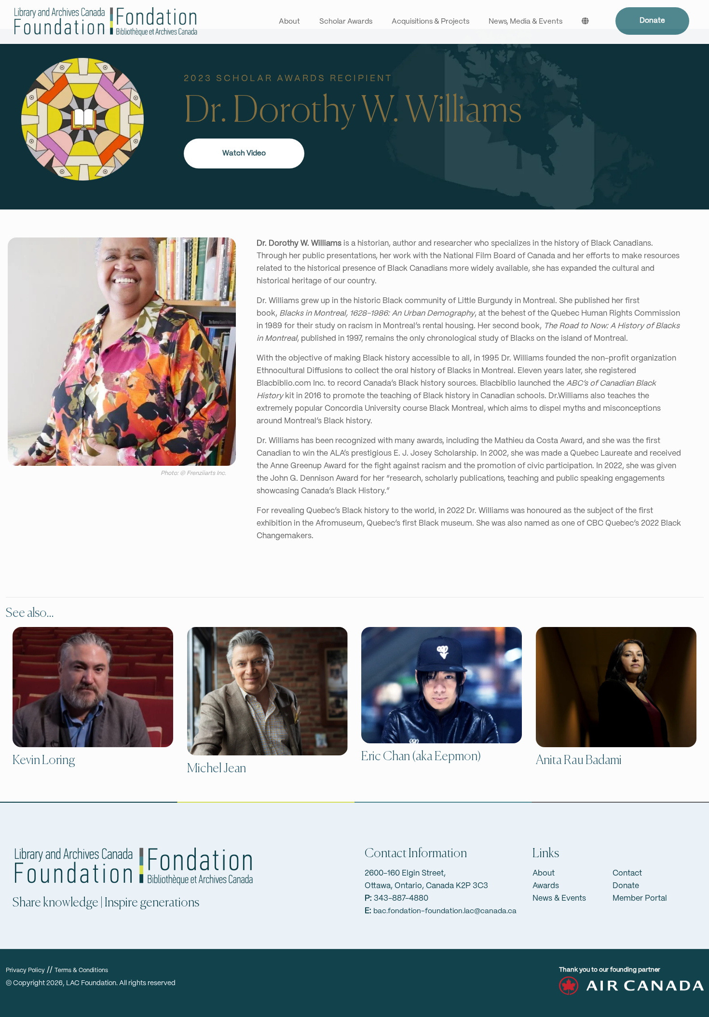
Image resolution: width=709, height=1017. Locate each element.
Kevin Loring (44, 760)
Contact (627, 873)
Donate (652, 20)
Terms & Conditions (81, 970)
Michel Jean (216, 769)
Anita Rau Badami (579, 760)
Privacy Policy (25, 970)
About (543, 873)
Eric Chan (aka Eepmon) (421, 757)
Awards (545, 886)
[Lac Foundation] (105, 21)
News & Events (559, 898)
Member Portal (640, 898)
